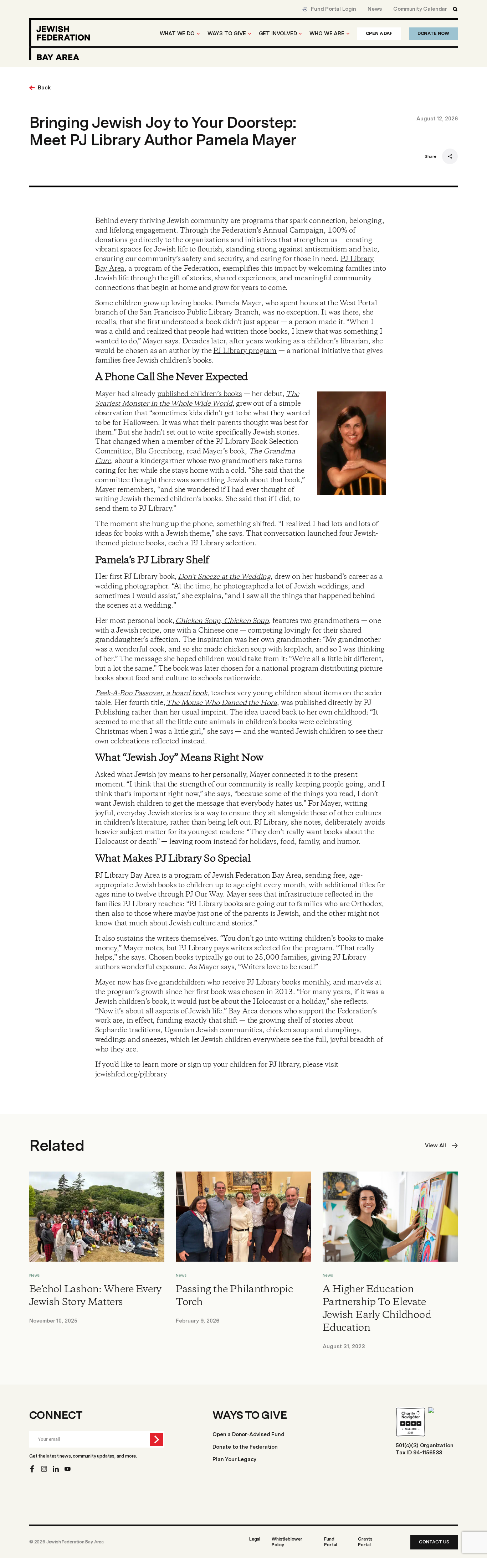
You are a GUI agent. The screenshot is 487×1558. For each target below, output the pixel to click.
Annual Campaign (293, 230)
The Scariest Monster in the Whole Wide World (197, 399)
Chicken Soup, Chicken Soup (221, 621)
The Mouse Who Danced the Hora (221, 703)
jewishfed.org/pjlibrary (131, 1074)
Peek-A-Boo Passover (129, 693)
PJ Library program (245, 351)
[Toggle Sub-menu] (198, 34)
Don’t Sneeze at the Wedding (224, 577)
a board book (185, 693)
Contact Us (434, 1541)
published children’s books (199, 394)
